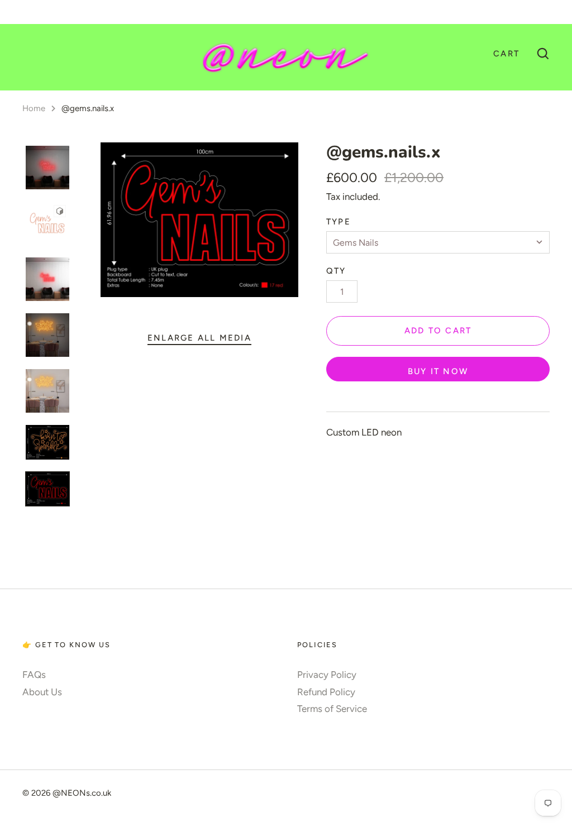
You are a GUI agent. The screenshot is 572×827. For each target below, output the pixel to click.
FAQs (34, 674)
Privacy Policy (326, 674)
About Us (42, 691)
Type (338, 222)
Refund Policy (326, 691)
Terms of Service (332, 708)
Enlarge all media (199, 338)
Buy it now (438, 371)
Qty (336, 271)
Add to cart (438, 331)
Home (33, 108)
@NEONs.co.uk (82, 793)
